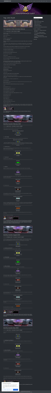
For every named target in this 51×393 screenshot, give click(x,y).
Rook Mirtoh (14, 126)
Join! (46, 1)
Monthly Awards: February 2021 (12, 124)
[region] (10, 386)
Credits (22, 391)
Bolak (12, 31)
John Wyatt (20, 111)
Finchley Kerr (20, 384)
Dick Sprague (30, 220)
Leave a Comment (17, 31)
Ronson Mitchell (24, 221)
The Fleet (25, 1)
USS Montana (8, 39)
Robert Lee (20, 221)
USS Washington (18, 246)
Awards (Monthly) (8, 220)
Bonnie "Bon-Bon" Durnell (20, 220)
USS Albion (25, 111)
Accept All (15, 389)
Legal (23, 391)
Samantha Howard (16, 315)
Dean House (26, 220)
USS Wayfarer (18, 210)
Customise (5, 389)
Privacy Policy (26, 391)
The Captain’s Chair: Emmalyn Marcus (14, 29)
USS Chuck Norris (5, 69)
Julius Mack (8, 221)
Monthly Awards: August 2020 (11, 235)
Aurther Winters (16, 314)
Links (41, 1)
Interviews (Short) (8, 111)
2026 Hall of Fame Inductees (37, 25)
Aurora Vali (15, 220)
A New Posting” (7, 136)
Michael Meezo (11, 315)
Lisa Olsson (7, 315)
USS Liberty (18, 145)
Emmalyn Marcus (16, 111)
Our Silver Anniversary (37, 24)
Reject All (10, 389)
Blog (44, 1)
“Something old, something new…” (9, 340)
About (29, 1)
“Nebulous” (6, 166)
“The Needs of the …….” (8, 146)
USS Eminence (18, 338)
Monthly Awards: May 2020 (11, 328)
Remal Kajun (12, 221)
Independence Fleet (7, 1)
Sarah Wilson (28, 221)
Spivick (23, 111)
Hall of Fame (38, 1)
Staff (31, 1)
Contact (29, 391)
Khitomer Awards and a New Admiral (39, 21)
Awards (34, 1)
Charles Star (35, 36)
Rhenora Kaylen (16, 221)
